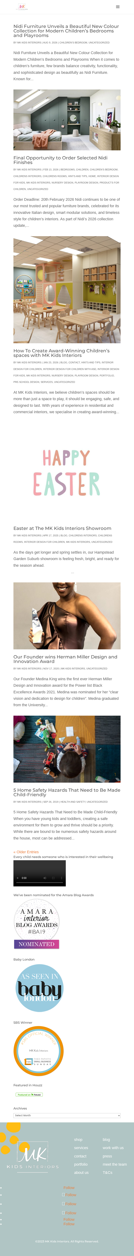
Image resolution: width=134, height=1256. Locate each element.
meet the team (115, 1164)
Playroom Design (86, 182)
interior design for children (44, 542)
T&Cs (107, 1172)
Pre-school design (26, 382)
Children (82, 169)
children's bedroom (73, 42)
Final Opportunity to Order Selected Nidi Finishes (60, 160)
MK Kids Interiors (29, 42)
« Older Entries (26, 852)
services (81, 1148)
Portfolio (107, 375)
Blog (63, 362)
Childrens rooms (55, 176)
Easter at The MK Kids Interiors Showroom (62, 528)
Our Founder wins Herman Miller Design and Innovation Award (65, 659)
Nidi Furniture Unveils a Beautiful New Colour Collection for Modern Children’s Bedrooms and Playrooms (66, 31)
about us (81, 1172)
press (107, 1156)
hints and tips (77, 176)
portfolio (81, 1164)
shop (78, 1139)
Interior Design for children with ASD (69, 369)
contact (80, 1156)
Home (92, 176)
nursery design (62, 182)
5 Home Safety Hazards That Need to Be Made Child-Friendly (66, 792)
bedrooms (68, 169)
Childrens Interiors (27, 176)
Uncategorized (99, 42)
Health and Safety (73, 801)
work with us (113, 1148)
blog (106, 1139)
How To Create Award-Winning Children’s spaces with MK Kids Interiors (61, 353)
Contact (74, 362)
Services (47, 382)
